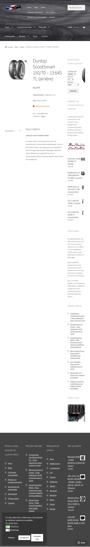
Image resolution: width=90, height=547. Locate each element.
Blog (36, 7)
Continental (55, 468)
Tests (35, 36)
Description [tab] (9, 131)
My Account (12, 494)
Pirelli (52, 504)
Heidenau (53, 482)
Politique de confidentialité (36, 17)
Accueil (10, 47)
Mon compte (50, 12)
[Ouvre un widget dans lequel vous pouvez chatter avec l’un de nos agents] (81, 543)
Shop (16, 47)
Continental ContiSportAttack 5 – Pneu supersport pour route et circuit (77, 317)
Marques (22, 36)
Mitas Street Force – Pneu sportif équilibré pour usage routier (77, 354)
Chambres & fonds (24, 27)
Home (29, 7)
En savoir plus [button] (11, 523)
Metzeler (53, 491)
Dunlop (53, 477)
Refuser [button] (11, 538)
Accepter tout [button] (37, 537)
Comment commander (35, 12)
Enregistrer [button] (24, 538)
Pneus (7, 27)
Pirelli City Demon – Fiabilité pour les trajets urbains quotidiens (77, 385)
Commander (10, 36)
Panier (43, 7)
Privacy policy (13, 498)
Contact (52, 17)
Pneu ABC (43, 27)
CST (51, 472)
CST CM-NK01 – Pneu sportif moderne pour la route (76, 365)
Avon (52, 459)
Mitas (52, 500)
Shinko (52, 509)
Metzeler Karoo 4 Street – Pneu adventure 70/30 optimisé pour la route (76, 329)
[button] (26, 61)
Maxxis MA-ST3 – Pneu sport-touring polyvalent (77, 375)
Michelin (53, 495)
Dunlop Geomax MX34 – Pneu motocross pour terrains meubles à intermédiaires (77, 342)
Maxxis (52, 486)
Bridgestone (55, 463)
